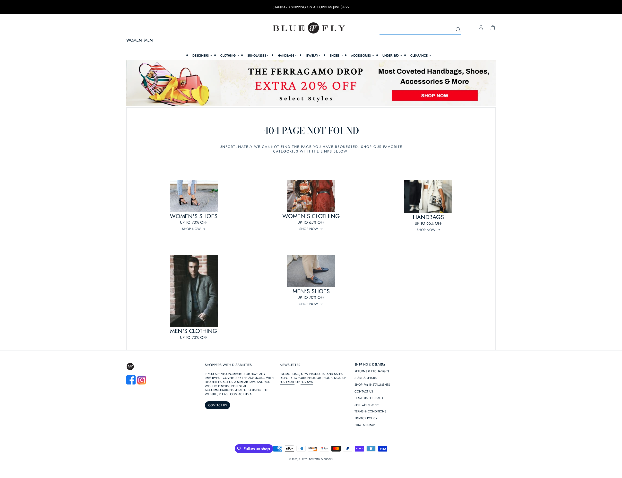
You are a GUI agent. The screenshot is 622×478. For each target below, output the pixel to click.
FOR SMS (307, 382)
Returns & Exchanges (371, 371)
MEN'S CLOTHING (193, 331)
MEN (148, 40)
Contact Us (363, 392)
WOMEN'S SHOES (193, 216)
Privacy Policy (365, 418)
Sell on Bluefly (366, 405)
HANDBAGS (428, 217)
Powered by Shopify (321, 459)
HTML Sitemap (364, 425)
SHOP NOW (191, 228)
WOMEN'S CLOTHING (311, 216)
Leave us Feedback (368, 398)
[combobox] (420, 30)
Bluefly (303, 459)
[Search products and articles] (458, 30)
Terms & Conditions (370, 412)
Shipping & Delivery (369, 365)
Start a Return (365, 378)
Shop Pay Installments (372, 385)
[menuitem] (202, 55)
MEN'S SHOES (311, 291)
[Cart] (493, 28)
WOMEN (134, 40)
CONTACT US (217, 405)
